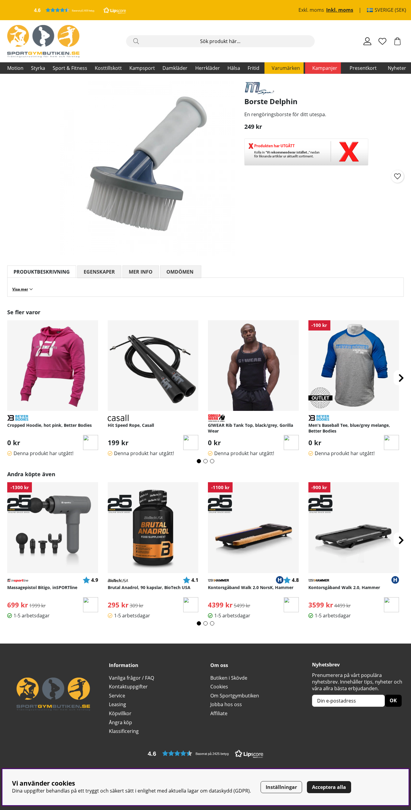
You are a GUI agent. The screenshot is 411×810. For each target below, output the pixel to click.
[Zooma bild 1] (147, 168)
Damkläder (174, 68)
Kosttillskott (108, 68)
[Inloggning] (367, 41)
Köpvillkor (120, 713)
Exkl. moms (311, 10)
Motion (15, 68)
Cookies (219, 687)
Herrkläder (207, 68)
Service (117, 696)
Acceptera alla (329, 787)
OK (393, 700)
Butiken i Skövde (228, 678)
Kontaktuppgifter (128, 687)
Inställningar (281, 787)
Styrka (38, 68)
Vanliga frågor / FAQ (131, 678)
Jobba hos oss (226, 704)
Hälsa (233, 68)
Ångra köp (120, 722)
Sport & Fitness (70, 68)
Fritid (253, 68)
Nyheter (397, 68)
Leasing (117, 704)
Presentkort (363, 68)
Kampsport (142, 68)
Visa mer (20, 289)
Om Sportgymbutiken (234, 696)
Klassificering (124, 731)
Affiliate (218, 713)
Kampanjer (324, 68)
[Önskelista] (382, 41)
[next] (401, 377)
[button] (80, 10)
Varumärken (286, 68)
